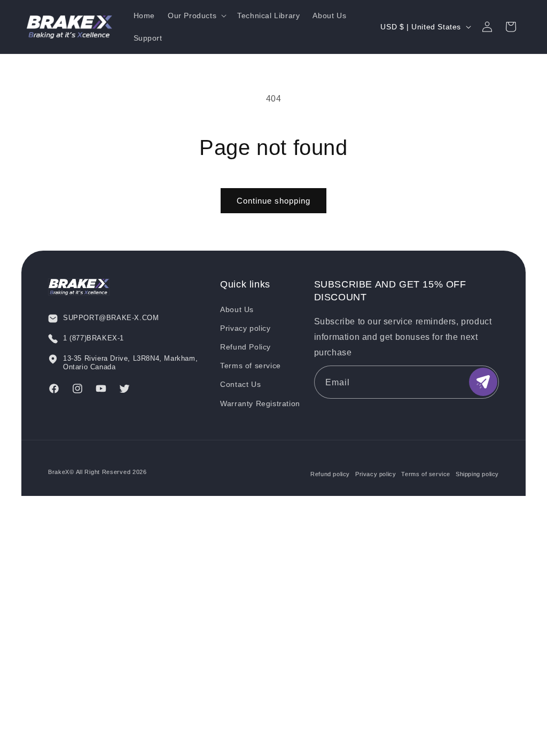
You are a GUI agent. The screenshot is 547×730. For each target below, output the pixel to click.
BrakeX (58, 472)
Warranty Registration (260, 403)
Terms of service (250, 365)
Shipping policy (477, 474)
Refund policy (330, 474)
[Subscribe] (483, 382)
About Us (237, 309)
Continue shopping (273, 200)
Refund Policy (245, 347)
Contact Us (240, 384)
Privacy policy (245, 328)
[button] (196, 15)
